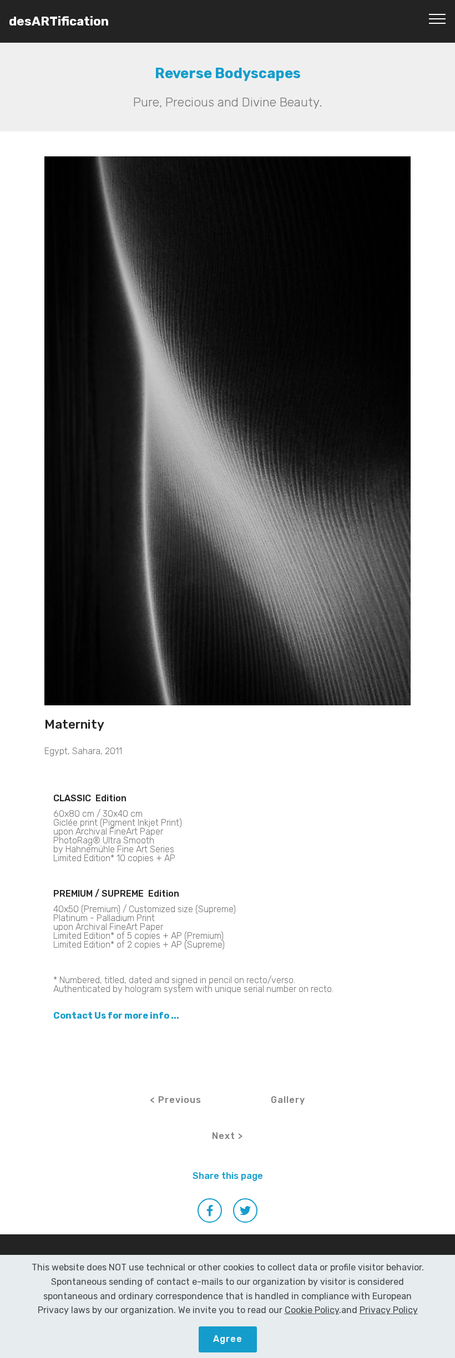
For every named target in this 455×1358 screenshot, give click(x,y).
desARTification (59, 21)
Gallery (288, 1100)
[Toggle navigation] (437, 18)
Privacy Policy (389, 1310)
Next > (227, 1136)
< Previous (175, 1100)
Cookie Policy (312, 1310)
